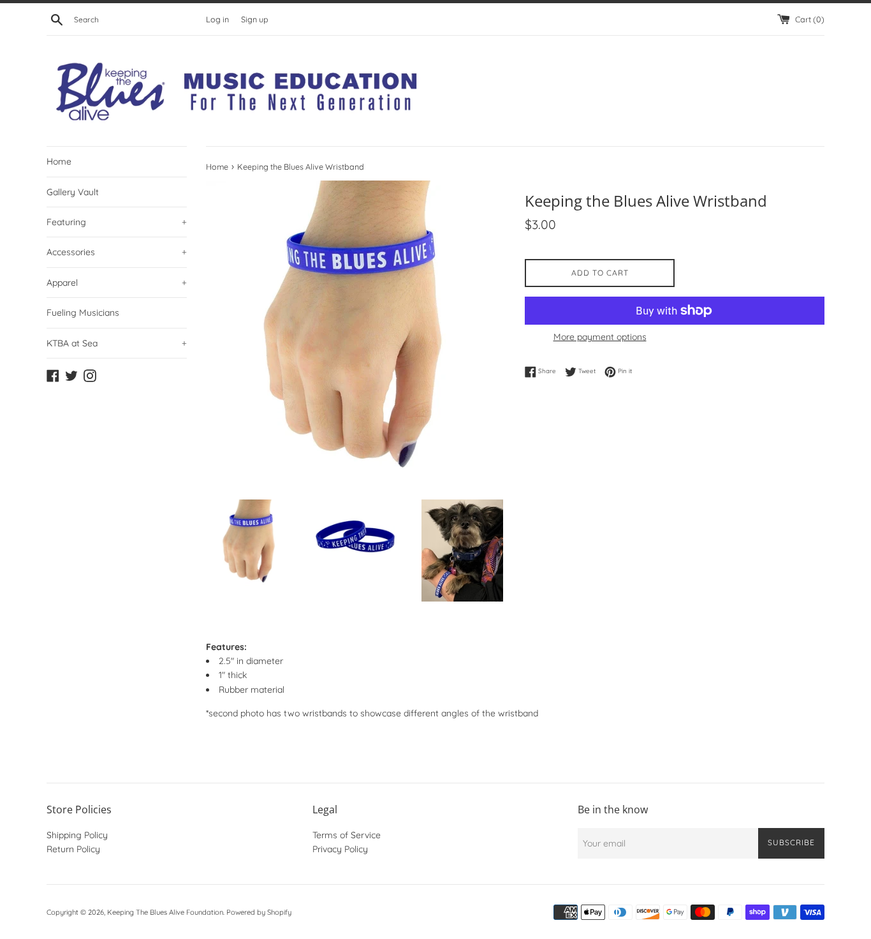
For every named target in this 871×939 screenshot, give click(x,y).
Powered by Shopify (258, 912)
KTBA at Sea (117, 343)
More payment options (600, 337)
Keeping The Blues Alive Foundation (165, 912)
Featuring (117, 222)
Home (59, 161)
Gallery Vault (73, 192)
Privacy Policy (340, 849)
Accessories (117, 252)
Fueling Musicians (83, 312)
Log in (217, 19)
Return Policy (73, 849)
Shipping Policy (77, 835)
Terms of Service (346, 835)
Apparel (117, 282)
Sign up (254, 19)
